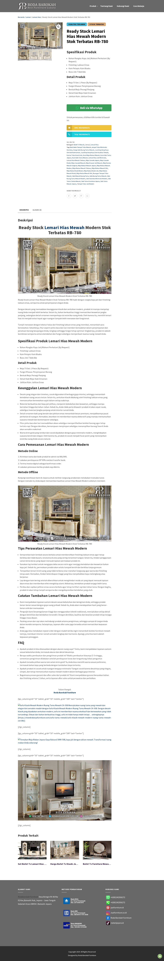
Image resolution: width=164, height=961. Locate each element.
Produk (93, 6)
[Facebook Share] (69, 196)
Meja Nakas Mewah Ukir (84, 173)
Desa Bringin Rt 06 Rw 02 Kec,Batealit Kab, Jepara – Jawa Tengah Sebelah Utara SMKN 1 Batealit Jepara (38, 900)
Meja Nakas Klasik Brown (75, 171)
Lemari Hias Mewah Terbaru (76, 160)
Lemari (28, 17)
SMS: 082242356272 (81, 128)
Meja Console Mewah (78, 163)
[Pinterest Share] (81, 196)
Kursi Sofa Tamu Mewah (80, 158)
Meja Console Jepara (92, 160)
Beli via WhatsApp (91, 108)
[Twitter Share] (75, 196)
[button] (58, 26)
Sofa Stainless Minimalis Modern (96, 179)
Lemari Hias (36, 17)
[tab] (24, 210)
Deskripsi (24, 210)
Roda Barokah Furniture (121, 917)
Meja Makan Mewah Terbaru (81, 168)
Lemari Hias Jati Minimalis (97, 158)
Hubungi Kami (123, 6)
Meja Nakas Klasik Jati (91, 171)
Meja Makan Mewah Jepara (87, 166)
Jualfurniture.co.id (119, 912)
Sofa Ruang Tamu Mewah (98, 176)
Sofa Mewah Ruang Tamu (80, 176)
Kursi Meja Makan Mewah (91, 155)
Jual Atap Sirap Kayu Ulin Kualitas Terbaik (94, 152)
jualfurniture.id (117, 907)
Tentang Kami (106, 6)
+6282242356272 (118, 897)
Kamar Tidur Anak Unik (74, 155)
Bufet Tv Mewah (79, 145)
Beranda (21, 17)
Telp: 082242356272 (82, 134)
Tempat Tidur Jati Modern (85, 184)
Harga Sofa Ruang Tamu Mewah (83, 150)
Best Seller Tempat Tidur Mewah (80, 147)
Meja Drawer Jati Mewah (94, 163)
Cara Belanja (138, 6)
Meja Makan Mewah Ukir (100, 168)
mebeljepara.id (117, 923)
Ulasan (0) (37, 210)
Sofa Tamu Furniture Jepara (90, 181)
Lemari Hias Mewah (64, 227)
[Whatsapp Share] (87, 196)
